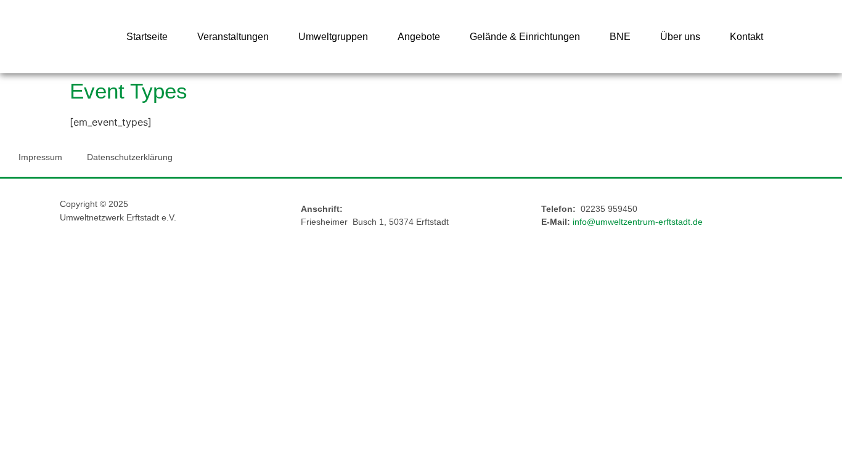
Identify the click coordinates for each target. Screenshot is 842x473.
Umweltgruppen (333, 36)
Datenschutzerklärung (130, 157)
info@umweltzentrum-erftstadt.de (638, 222)
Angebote (419, 36)
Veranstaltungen (233, 36)
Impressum (40, 157)
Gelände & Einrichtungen (525, 36)
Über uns (680, 36)
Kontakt (746, 36)
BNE (620, 36)
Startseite (147, 36)
